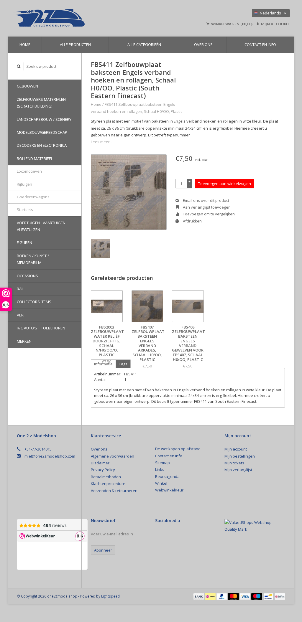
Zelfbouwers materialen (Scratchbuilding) (41, 103)
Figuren (24, 242)
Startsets (25, 209)
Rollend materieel (35, 158)
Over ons (203, 44)
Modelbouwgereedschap (42, 132)
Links (159, 469)
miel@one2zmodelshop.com (49, 456)
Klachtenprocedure (108, 483)
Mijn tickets (234, 463)
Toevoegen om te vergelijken (208, 214)
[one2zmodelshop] (76, 18)
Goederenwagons (33, 196)
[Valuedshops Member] (254, 526)
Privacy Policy (103, 469)
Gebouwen (27, 86)
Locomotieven (29, 171)
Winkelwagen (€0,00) (231, 24)
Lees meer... (101, 141)
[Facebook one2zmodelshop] (160, 535)
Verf (21, 315)
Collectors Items (34, 301)
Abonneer (103, 550)
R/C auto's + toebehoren (41, 328)
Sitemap (162, 462)
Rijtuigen (24, 184)
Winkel (161, 483)
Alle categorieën (144, 44)
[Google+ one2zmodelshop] (170, 535)
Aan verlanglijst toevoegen (206, 207)
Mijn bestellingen (239, 456)
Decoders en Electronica (42, 145)
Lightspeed (110, 596)
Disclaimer (100, 463)
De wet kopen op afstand (178, 448)
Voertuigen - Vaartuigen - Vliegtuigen (42, 226)
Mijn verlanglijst (238, 469)
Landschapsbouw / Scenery (44, 119)
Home (24, 44)
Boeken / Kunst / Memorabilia (33, 259)
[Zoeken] (18, 66)
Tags (123, 364)
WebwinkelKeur (169, 490)
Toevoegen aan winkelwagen (224, 183)
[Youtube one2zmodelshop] (180, 535)
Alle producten (75, 44)
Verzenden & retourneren (114, 490)
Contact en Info (260, 44)
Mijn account (275, 24)
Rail (20, 288)
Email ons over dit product (205, 200)
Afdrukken (192, 221)
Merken (24, 341)
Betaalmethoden (106, 476)
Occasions (27, 275)
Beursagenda (167, 476)
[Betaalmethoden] (199, 596)
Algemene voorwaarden (112, 456)
